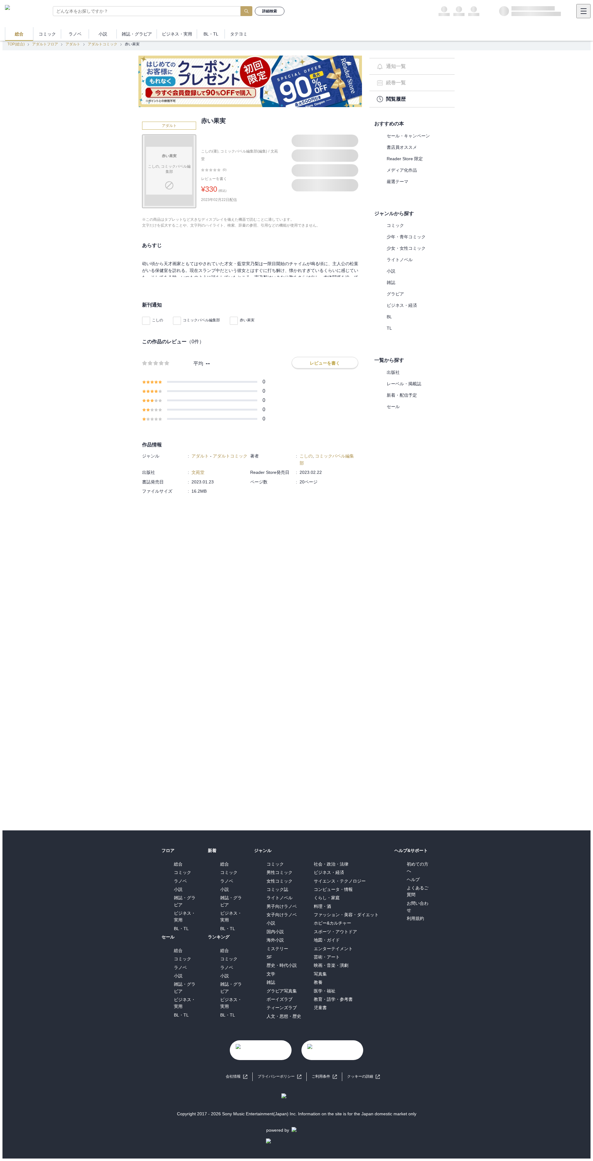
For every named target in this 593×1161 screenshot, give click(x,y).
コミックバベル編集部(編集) (243, 151)
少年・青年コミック (406, 236)
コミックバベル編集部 (201, 320)
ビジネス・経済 (402, 305)
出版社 (393, 372)
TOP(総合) (16, 44)
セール (393, 406)
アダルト (72, 44)
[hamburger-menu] (583, 11)
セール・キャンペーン (408, 135)
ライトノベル (400, 259)
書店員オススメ (402, 147)
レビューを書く (214, 179)
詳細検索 (269, 11)
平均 (198, 363)
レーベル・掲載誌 (404, 383)
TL (389, 328)
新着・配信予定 (402, 395)
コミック (395, 225)
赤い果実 (247, 320)
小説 (391, 271)
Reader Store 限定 (405, 158)
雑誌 (391, 282)
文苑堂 (197, 472)
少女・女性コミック (406, 248)
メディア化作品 (402, 170)
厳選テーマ (397, 181)
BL (389, 316)
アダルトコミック (102, 44)
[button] (363, 1076)
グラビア (395, 293)
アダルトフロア (45, 44)
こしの (157, 320)
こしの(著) (209, 151)
